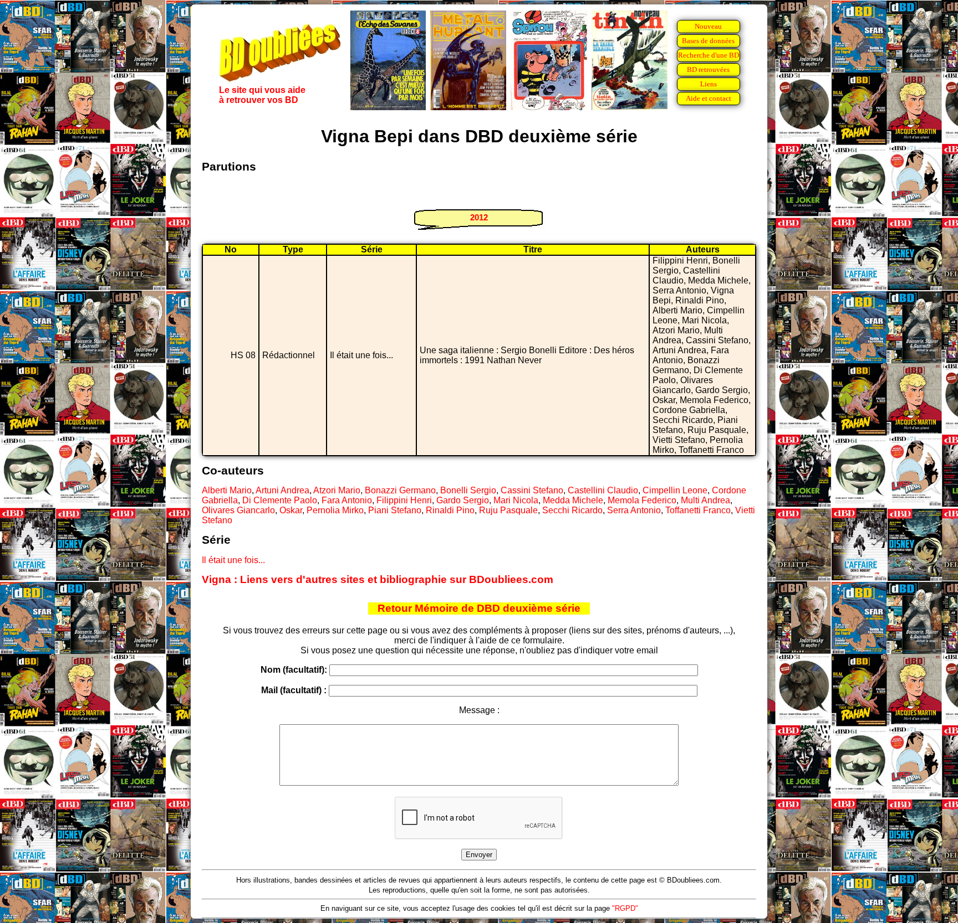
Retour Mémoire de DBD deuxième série (479, 608)
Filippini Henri (404, 500)
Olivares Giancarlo (238, 510)
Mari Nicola (515, 500)
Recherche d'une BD (708, 55)
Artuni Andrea (282, 490)
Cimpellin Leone (675, 490)
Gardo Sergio (462, 500)
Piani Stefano (394, 510)
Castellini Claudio (603, 490)
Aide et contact (708, 98)
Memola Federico (642, 500)
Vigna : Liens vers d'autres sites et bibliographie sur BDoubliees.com (377, 579)
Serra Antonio (634, 510)
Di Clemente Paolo (279, 500)
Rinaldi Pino (450, 510)
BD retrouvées (708, 69)
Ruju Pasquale (508, 510)
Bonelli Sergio (468, 490)
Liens (708, 84)
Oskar (290, 510)
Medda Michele (573, 500)
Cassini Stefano (532, 490)
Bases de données (708, 41)
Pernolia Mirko (335, 510)
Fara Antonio (347, 500)
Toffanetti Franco (698, 510)
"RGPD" (625, 908)
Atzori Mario (336, 490)
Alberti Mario (227, 490)
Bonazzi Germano (400, 490)
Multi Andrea (705, 500)
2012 (479, 217)
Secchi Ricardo (572, 510)
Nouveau (708, 26)
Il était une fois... (233, 560)
